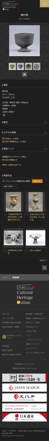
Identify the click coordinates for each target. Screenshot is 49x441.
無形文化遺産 (7, 350)
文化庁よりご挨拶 (32, 322)
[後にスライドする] (43, 260)
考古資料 (6, 98)
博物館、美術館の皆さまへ (36, 318)
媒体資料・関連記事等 (34, 314)
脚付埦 (5, 139)
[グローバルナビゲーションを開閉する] (44, 3)
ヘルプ (28, 335)
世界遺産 (5, 346)
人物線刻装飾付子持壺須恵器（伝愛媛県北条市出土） (15, 217)
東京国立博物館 (8, 142)
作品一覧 (5, 314)
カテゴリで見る (8, 318)
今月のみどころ (32, 327)
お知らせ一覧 (31, 331)
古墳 (13, 98)
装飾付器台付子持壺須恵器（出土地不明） (37, 217)
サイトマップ (31, 348)
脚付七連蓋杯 (35, 250)
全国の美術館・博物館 (10, 327)
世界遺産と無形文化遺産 (11, 322)
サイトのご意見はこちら (35, 353)
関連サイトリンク (32, 344)
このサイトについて (33, 340)
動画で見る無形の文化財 (11, 355)
